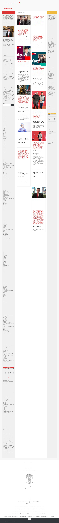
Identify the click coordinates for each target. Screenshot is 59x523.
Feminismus (4, 204)
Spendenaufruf (5, 358)
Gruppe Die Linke (20, 31)
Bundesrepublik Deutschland (6, 178)
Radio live (4, 352)
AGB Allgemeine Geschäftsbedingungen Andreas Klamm (52, 27)
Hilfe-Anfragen (5, 401)
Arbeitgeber (4, 169)
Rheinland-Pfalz (35, 40)
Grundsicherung (20, 102)
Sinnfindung (34, 222)
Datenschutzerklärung (6, 331)
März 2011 (4, 131)
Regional (34, 220)
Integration (19, 160)
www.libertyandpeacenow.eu (6, 41)
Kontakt (4, 407)
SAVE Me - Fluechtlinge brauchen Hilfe (8, 355)
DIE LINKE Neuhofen (5, 191)
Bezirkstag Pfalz (24, 26)
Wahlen (38, 117)
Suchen (4, 103)
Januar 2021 (4, 122)
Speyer (39, 223)
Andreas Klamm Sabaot (6, 166)
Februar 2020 (4, 123)
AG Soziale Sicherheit (5, 158)
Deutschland (35, 22)
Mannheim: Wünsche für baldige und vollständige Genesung (37, 80)
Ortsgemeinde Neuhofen (39, 37)
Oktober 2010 (4, 136)
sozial (33, 223)
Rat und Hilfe (42, 219)
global (34, 210)
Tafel (25, 105)
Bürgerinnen (34, 21)
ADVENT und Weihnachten (6, 314)
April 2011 (4, 130)
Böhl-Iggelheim (37, 20)
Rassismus (4, 279)
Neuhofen (34, 37)
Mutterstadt (40, 36)
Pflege (43, 74)
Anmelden (50, 127)
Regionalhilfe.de (5, 283)
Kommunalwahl (25, 31)
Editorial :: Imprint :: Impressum (7, 333)
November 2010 (5, 135)
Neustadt (34, 217)
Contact (4, 329)
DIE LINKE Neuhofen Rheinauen (7, 192)
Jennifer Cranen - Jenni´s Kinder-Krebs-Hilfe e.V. (30, 482)
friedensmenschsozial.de (11, 3)
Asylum (4, 172)
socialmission (4, 356)
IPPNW (4, 227)
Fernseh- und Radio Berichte (6, 334)
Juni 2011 (4, 128)
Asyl (3, 171)
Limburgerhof (39, 33)
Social (3, 293)
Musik (4, 260)
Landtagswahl (20, 161)
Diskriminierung (26, 100)
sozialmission (4, 357)
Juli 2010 (4, 139)
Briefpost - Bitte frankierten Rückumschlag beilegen (29, 470)
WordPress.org (6, 55)
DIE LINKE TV (21, 157)
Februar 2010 (4, 144)
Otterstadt (34, 38)
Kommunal (34, 212)
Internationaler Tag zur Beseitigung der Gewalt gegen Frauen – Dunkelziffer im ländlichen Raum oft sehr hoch (8, 60)
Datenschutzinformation (6, 332)
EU (3, 201)
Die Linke (38, 22)
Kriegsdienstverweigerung (6, 238)
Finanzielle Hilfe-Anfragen (6, 400)
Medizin (37, 74)
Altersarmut (19, 96)
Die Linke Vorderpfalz (23, 29)
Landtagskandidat (23, 160)
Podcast (4, 349)
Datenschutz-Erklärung (6, 330)
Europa (24, 157)
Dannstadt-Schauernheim (40, 21)
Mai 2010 (4, 141)
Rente (18, 104)
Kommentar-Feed (6, 53)
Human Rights (38, 211)
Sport (3, 300)
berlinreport (4, 321)
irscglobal (4, 228)
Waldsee (43, 224)
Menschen (42, 35)
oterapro (4, 266)
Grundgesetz (19, 159)
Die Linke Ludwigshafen (23, 27)
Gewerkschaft (20, 66)
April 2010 (4, 142)
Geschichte (34, 209)
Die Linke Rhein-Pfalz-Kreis (21, 133)
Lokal (33, 213)
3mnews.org (4, 156)
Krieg (27, 32)
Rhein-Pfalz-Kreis (25, 33)
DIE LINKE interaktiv (5, 189)
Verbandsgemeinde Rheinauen (37, 224)
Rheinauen (39, 39)
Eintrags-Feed (5, 51)
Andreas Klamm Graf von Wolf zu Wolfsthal (8, 165)
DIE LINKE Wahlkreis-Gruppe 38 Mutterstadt (8, 198)
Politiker (41, 38)
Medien (4, 251)
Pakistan (4, 269)
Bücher (4, 328)
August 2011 (4, 126)
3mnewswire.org (5, 157)
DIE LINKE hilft (42, 22)
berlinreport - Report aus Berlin (7, 322)
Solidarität (41, 222)
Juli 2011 (4, 127)
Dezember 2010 (5, 134)
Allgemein (4, 159)
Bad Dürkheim (5, 173)
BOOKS (4, 325)
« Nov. (8, 377)
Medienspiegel (5, 344)
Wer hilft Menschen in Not (6, 364)
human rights (4, 225)
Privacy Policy (4, 351)
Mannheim (39, 35)
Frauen (4, 208)
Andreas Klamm (20, 26)
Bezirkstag (37, 19)
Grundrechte (27, 30)
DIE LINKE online (23, 155)
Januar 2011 (4, 133)
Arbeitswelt (26, 150)
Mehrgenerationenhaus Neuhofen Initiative (8, 345)
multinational (35, 216)
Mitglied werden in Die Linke (6, 346)
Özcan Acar (19, 33)
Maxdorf (4, 250)
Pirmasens (40, 218)
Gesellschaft (19, 30)
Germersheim (41, 208)
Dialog (4, 186)
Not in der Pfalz (5, 347)
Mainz (36, 35)
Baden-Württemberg (5, 174)
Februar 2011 (4, 132)
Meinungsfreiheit (5, 253)
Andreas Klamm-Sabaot (6, 320)
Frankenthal (27, 157)
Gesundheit (23, 30)
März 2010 (4, 143)
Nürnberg (4, 264)
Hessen (4, 223)
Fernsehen (4, 205)
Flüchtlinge (4, 206)
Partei (22, 33)
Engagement (34, 207)
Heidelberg (34, 211)
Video (3, 363)
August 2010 (4, 138)
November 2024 (5, 113)
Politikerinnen (38, 219)
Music (3, 259)
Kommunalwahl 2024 (20, 32)
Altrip (33, 16)
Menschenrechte (35, 36)
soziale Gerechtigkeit (21, 34)
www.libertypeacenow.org (9, 40)
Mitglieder (4, 257)
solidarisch (38, 222)
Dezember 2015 (5, 124)
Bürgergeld (24, 97)
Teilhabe (41, 223)
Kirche (4, 231)
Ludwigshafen (38, 34)
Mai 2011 (4, 129)
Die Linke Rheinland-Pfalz (24, 99)
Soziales (23, 105)
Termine (4, 359)
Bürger (40, 20)
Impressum (4, 402)
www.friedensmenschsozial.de (7, 23)
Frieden (27, 29)
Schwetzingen (40, 221)
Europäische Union (5, 203)
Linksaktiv (34, 34)
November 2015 (5, 125)
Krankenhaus (41, 73)
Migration (42, 215)
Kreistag (25, 32)
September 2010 (5, 137)
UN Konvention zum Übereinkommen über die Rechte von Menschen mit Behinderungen (8, 361)
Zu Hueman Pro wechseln (14, 521)
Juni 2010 (4, 140)
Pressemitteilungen (5, 350)
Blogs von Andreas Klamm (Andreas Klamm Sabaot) (29, 468)
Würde (28, 105)
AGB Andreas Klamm (5, 317)
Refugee (4, 281)
